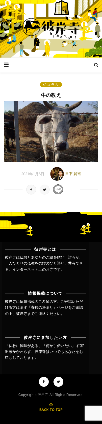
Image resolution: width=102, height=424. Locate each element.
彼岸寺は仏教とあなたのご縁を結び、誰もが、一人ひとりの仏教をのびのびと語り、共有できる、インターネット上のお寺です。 (44, 263)
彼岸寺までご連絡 (31, 313)
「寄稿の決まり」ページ (47, 307)
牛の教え (51, 95)
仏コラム (51, 85)
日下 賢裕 (73, 174)
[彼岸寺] (51, 28)
